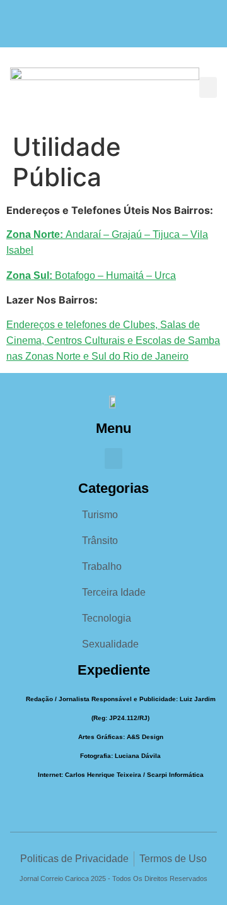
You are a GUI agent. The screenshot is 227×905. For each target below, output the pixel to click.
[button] (208, 87)
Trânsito (100, 540)
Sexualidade (110, 644)
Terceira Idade (114, 592)
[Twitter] (138, 30)
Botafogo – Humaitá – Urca (91, 275)
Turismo (100, 514)
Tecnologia (106, 618)
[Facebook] (89, 30)
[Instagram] (114, 30)
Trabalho (102, 566)
